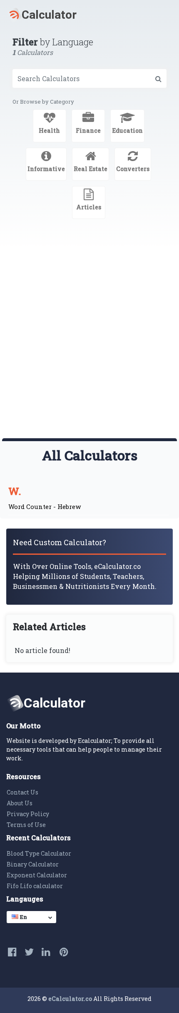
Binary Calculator (33, 864)
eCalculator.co (70, 999)
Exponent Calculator (37, 875)
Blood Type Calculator (39, 853)
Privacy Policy (28, 814)
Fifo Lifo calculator (35, 886)
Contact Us (22, 792)
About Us (19, 803)
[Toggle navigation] (160, 15)
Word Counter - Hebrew (44, 506)
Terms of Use (26, 825)
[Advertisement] (89, 344)
